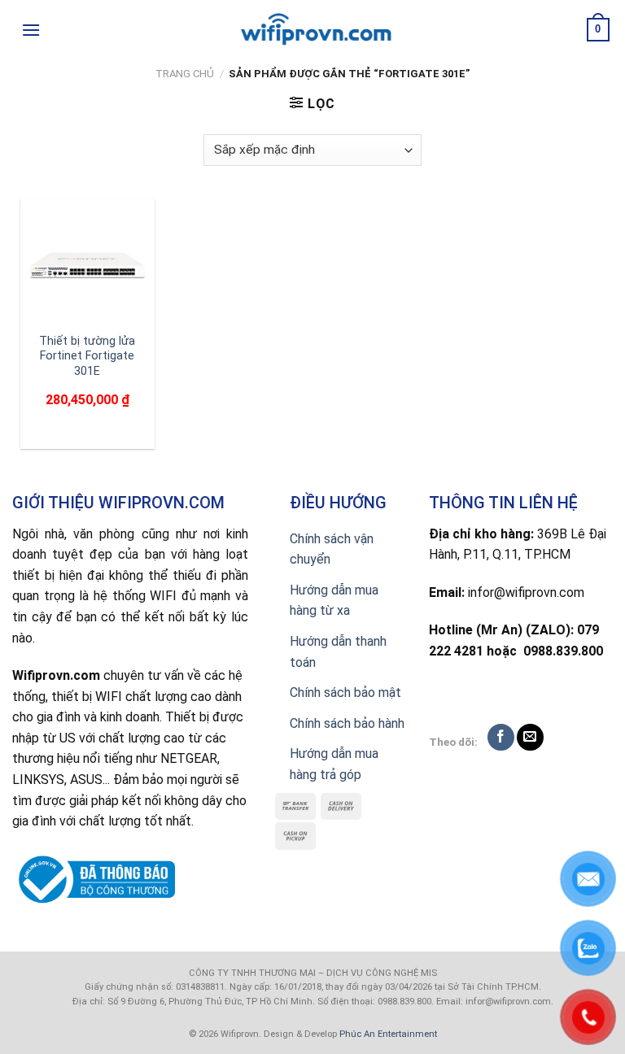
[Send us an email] (530, 737)
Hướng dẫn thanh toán (338, 652)
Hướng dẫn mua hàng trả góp (334, 764)
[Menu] (31, 30)
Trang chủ (184, 74)
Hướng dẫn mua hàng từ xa (334, 600)
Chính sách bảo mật (345, 692)
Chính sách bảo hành (347, 723)
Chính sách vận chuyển (332, 549)
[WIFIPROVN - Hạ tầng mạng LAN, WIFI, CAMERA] (312, 30)
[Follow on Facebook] (500, 737)
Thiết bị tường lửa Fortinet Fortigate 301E (87, 356)
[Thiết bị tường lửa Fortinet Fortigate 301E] (87, 265)
